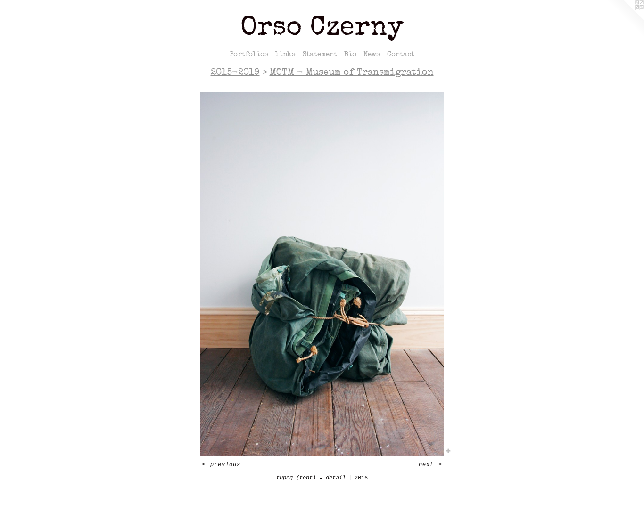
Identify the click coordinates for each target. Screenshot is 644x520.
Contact (400, 54)
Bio (350, 54)
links (285, 54)
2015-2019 (235, 73)
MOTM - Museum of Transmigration (352, 73)
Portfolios (249, 54)
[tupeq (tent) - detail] (321, 274)
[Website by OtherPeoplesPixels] (625, 19)
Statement (320, 54)
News (371, 54)
